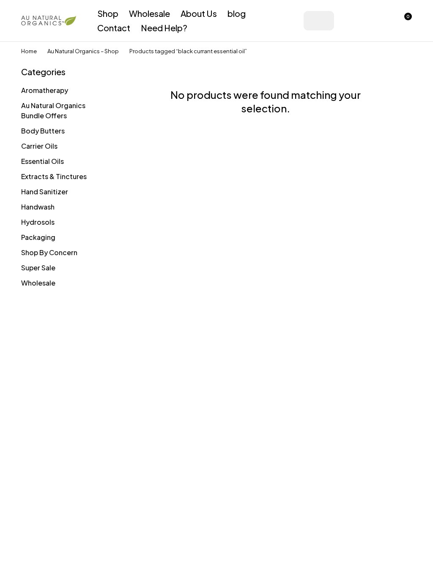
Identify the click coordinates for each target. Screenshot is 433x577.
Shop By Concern (49, 252)
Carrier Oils (39, 146)
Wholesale (38, 282)
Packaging (38, 237)
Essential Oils (42, 161)
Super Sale (38, 267)
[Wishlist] (381, 20)
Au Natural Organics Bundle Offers (53, 110)
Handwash (38, 206)
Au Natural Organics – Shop (83, 51)
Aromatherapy (44, 90)
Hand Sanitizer (44, 191)
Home (29, 51)
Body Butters (43, 130)
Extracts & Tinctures (54, 176)
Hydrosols (38, 222)
